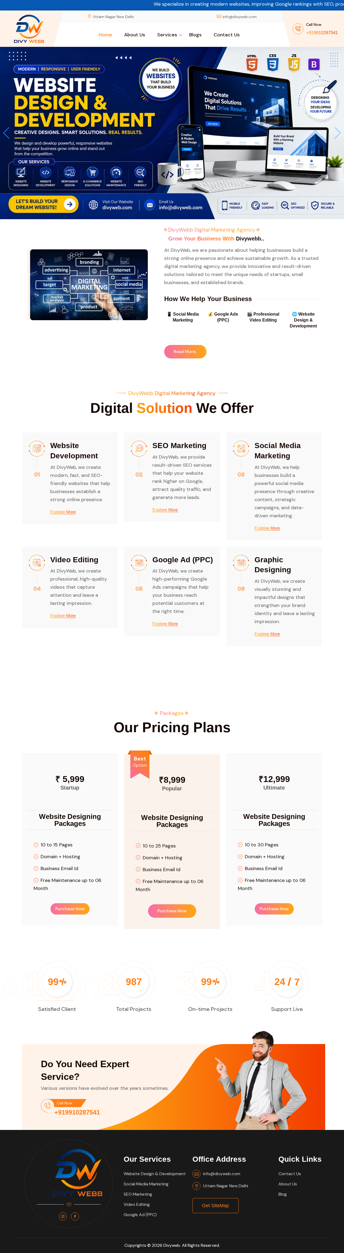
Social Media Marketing (146, 1184)
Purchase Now (70, 909)
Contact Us (227, 35)
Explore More (63, 512)
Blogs (195, 35)
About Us (134, 35)
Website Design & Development (155, 1174)
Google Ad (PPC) (182, 560)
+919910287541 (322, 32)
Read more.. (185, 351)
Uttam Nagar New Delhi (225, 1186)
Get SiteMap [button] (215, 1205)
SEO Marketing (179, 445)
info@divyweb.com (240, 16)
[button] (337, 133)
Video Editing (74, 560)
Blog (282, 1194)
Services (167, 35)
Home (105, 35)
